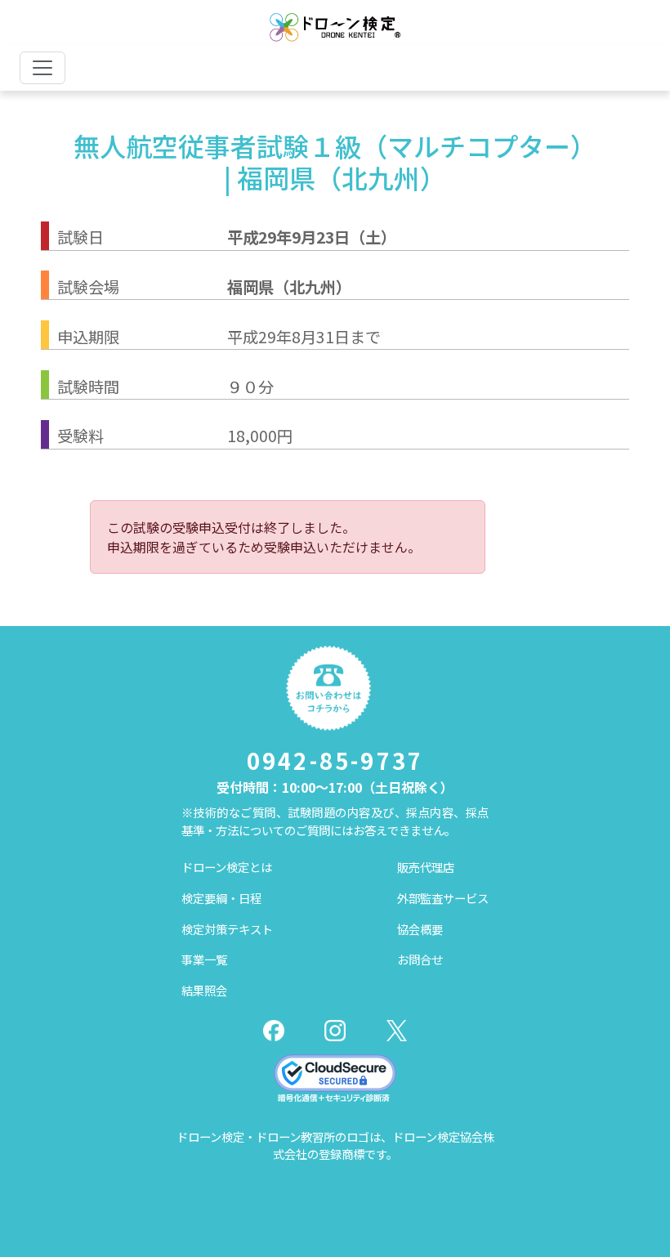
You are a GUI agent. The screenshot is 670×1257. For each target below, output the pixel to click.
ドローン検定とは (226, 866)
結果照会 (204, 990)
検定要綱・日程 (221, 897)
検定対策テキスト (227, 928)
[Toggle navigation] (42, 67)
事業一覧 (204, 959)
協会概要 (420, 928)
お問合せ (420, 959)
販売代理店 (425, 866)
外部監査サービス (443, 897)
